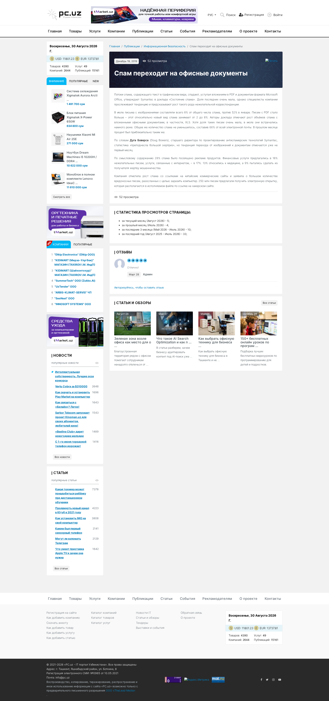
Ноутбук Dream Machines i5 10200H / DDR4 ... (82, 157)
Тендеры (142, 623)
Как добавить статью (60, 638)
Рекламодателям (217, 31)
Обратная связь (191, 612)
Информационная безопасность (165, 46)
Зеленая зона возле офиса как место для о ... (132, 342)
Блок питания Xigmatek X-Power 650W (79, 117)
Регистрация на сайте (61, 612)
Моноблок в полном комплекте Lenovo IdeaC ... (81, 179)
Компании (116, 31)
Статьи (166, 31)
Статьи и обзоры (147, 617)
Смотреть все (61, 196)
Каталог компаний (104, 612)
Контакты (273, 31)
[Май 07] (174, 323)
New (96, 81)
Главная (55, 31)
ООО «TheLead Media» (120, 690)
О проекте (248, 31)
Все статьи (269, 302)
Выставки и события (150, 628)
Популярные (78, 81)
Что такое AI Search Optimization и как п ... (174, 340)
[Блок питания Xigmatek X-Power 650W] (58, 117)
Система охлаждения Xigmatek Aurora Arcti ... (82, 95)
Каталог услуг (100, 623)
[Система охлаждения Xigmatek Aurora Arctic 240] (58, 96)
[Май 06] (216, 323)
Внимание (56, 81)
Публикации (142, 31)
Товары (75, 31)
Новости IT (143, 612)
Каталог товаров (102, 617)
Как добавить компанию (63, 617)
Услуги (95, 31)
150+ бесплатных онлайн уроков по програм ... (254, 342)
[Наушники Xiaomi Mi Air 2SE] (58, 139)
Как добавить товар (59, 628)
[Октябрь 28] (258, 323)
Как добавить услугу (60, 633)
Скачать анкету (57, 623)
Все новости (62, 456)
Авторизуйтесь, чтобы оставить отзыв (139, 287)
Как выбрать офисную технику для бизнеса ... (216, 342)
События (187, 31)
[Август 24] (132, 323)
